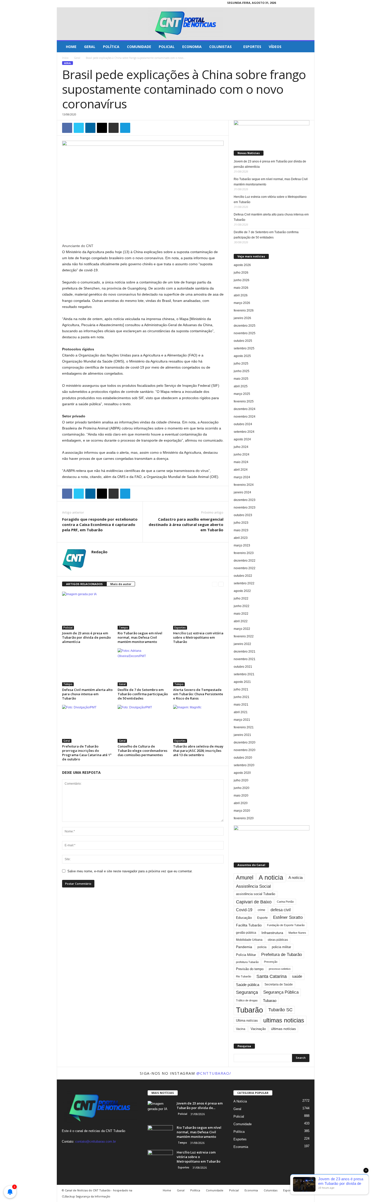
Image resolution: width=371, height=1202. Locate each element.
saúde (297, 976)
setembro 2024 (244, 432)
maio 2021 (241, 704)
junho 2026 (241, 280)
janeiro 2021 (242, 735)
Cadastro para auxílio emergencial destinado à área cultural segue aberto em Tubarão (186, 524)
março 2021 (242, 720)
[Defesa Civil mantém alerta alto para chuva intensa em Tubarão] (87, 667)
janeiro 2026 (242, 318)
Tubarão (249, 1010)
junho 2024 (241, 454)
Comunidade (139, 46)
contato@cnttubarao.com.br (95, 1141)
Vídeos (275, 46)
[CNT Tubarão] (185, 23)
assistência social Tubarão (255, 894)
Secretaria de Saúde (278, 984)
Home (71, 46)
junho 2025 (241, 371)
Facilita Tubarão (249, 925)
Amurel (244, 877)
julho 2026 (241, 272)
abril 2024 (241, 469)
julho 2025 (241, 363)
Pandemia (244, 947)
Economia (192, 46)
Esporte (262, 918)
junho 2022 (241, 606)
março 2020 (242, 810)
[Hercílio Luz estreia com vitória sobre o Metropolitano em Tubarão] (198, 611)
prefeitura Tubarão (247, 962)
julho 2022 (241, 598)
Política (111, 46)
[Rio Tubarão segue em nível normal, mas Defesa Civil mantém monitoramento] (143, 611)
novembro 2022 (244, 568)
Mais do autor (120, 584)
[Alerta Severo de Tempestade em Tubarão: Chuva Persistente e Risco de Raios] (198, 667)
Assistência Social (253, 886)
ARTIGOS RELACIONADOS (84, 584)
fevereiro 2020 (244, 818)
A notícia (295, 877)
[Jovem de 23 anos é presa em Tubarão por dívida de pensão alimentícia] (87, 611)
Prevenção (270, 961)
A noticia (271, 877)
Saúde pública (247, 984)
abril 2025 (241, 386)
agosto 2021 (242, 682)
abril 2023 (241, 538)
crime (261, 910)
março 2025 (242, 394)
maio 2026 (241, 288)
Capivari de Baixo (254, 901)
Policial (167, 46)
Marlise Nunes (297, 932)
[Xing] (94, 559)
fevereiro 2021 (244, 727)
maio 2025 (241, 378)
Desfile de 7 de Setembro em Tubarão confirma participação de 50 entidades (143, 694)
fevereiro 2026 (244, 310)
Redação (99, 551)
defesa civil (281, 910)
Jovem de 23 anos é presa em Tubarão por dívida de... (200, 1105)
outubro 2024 (243, 424)
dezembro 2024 (244, 409)
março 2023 (242, 545)
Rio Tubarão (243, 976)
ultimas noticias (283, 1020)
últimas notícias (283, 1029)
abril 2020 (241, 803)
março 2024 (242, 477)
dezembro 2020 (244, 742)
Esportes (252, 46)
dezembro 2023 (244, 500)
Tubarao (269, 1000)
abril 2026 (241, 295)
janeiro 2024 (242, 492)
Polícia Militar (246, 955)
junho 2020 (241, 788)
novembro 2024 (244, 416)
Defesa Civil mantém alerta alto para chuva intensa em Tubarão (87, 694)
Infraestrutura (272, 933)
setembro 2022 (244, 583)
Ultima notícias (247, 1020)
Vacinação (258, 1029)
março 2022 (242, 629)
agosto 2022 (242, 591)
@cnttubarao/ (213, 1073)
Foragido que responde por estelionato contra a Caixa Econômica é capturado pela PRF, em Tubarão (100, 524)
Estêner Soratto (288, 917)
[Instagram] (303, 3)
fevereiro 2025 (244, 401)
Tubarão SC (280, 1009)
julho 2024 (241, 447)
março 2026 (242, 303)
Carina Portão (285, 901)
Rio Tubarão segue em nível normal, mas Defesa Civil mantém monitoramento (140, 637)
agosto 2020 (242, 773)
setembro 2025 (244, 348)
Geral (89, 46)
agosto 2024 (242, 439)
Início (65, 58)
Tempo (123, 627)
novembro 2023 (244, 507)
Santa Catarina (271, 976)
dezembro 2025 (244, 325)
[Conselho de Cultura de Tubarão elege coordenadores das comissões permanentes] (143, 724)
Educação (244, 918)
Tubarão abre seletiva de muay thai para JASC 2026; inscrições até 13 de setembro (198, 750)
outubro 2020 (243, 757)
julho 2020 (241, 780)
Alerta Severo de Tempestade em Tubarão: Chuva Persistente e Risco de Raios (198, 694)
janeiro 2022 (242, 644)
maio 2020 (241, 795)
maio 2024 (241, 462)
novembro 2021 (244, 659)
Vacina (240, 1029)
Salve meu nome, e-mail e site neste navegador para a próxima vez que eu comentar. (130, 871)
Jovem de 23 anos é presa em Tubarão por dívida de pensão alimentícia (86, 637)
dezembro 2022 (244, 560)
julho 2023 (241, 522)
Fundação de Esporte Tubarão (286, 925)
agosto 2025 (242, 356)
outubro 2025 (243, 341)
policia (262, 947)
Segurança (247, 992)
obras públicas (278, 940)
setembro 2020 (244, 765)
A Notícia (240, 1101)
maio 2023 (241, 530)
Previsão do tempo (249, 969)
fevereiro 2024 (244, 485)
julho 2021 (241, 689)
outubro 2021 (243, 666)
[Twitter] (311, 3)
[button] (306, 46)
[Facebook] (295, 3)
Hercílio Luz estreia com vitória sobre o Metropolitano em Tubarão (198, 637)
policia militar (281, 947)
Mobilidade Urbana (249, 939)
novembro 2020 (244, 750)
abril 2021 (241, 712)
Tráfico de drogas (247, 1000)
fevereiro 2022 (244, 636)
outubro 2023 (243, 515)
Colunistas (220, 46)
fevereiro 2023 (244, 553)
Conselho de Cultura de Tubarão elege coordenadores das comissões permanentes (142, 750)
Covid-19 (244, 910)
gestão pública (246, 932)
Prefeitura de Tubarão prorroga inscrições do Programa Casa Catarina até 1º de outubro (86, 752)
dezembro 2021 (244, 651)
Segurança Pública (281, 992)
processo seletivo (279, 968)
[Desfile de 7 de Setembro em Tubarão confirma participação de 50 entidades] (143, 667)
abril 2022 (241, 621)
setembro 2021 (244, 674)
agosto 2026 (242, 265)
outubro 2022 (243, 576)
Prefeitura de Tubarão (281, 954)
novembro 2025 (244, 333)
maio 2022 (241, 613)
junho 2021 (241, 697)
